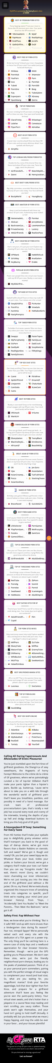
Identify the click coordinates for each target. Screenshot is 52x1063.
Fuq (12, 92)
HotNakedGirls (38, 311)
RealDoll (14, 740)
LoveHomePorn (38, 225)
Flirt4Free (36, 376)
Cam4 (13, 376)
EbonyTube (16, 646)
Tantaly (14, 744)
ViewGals (36, 307)
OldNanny (15, 653)
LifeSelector (16, 526)
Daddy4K (15, 347)
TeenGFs (16, 48)
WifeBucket (16, 657)
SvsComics (36, 686)
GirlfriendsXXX (17, 558)
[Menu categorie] (5, 5)
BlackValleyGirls (18, 442)
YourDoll (35, 744)
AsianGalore (37, 471)
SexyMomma (37, 347)
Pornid (35, 587)
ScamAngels (37, 591)
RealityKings (37, 37)
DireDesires (37, 442)
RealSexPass (37, 232)
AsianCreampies (18, 474)
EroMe (34, 262)
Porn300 (35, 85)
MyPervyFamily (17, 340)
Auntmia (15, 311)
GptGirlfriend (17, 380)
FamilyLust (36, 340)
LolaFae (14, 123)
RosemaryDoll (38, 740)
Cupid (13, 620)
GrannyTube (37, 649)
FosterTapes (37, 336)
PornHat (35, 82)
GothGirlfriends (18, 44)
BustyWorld (16, 196)
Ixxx (13, 82)
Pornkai (35, 218)
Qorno (34, 100)
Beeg (34, 89)
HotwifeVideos (17, 664)
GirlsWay (15, 258)
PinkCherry (37, 737)
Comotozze (36, 123)
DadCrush (36, 343)
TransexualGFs (38, 48)
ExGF (34, 44)
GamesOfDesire (18, 536)
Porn (34, 78)
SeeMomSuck (38, 660)
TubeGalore (37, 92)
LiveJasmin (16, 383)
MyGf (34, 34)
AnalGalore (37, 258)
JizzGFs (35, 41)
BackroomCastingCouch (18, 225)
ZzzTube (35, 642)
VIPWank (15, 254)
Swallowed (16, 591)
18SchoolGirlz (18, 34)
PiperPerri (15, 127)
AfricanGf (15, 445)
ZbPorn (35, 580)
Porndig (14, 584)
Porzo (13, 478)
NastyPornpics (17, 314)
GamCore (36, 533)
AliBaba (35, 730)
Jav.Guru (35, 467)
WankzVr (15, 416)
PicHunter (36, 303)
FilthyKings (36, 351)
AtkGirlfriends (17, 232)
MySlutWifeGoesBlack (38, 657)
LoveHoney (36, 733)
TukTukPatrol (38, 474)
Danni (13, 174)
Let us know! (26, 1056)
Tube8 (14, 85)
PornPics (15, 307)
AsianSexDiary (17, 482)
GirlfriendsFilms (18, 171)
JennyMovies (37, 222)
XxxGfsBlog (16, 708)
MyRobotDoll (16, 737)
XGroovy (35, 96)
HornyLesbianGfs (38, 174)
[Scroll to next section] (49, 538)
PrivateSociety (17, 229)
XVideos (14, 71)
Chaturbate (37, 383)
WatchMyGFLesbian (38, 171)
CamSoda (15, 387)
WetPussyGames (38, 529)
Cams (13, 391)
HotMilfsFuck (37, 254)
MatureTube (16, 649)
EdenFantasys (17, 733)
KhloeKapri (37, 120)
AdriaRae (36, 127)
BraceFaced (16, 504)
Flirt (33, 617)
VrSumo (35, 412)
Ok (12, 467)
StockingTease (38, 478)
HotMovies (15, 595)
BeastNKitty (37, 445)
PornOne (15, 89)
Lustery (35, 229)
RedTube (15, 580)
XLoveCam (36, 387)
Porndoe (15, 587)
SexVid (35, 584)
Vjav (13, 471)
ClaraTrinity (16, 120)
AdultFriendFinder (18, 617)
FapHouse (16, 37)
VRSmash (15, 412)
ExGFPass (16, 41)
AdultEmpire (37, 595)
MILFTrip (15, 660)
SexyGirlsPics (17, 303)
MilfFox (35, 646)
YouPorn (15, 78)
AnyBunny (15, 262)
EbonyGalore (16, 438)
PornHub (15, 74)
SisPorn (14, 343)
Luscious (15, 686)
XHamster (36, 74)
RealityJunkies (17, 351)
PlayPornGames (18, 529)
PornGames (37, 526)
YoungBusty (37, 196)
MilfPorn (15, 642)
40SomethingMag (38, 653)
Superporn (16, 96)
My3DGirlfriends (18, 284)
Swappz (14, 336)
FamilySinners (17, 354)
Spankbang (16, 100)
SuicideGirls (37, 504)
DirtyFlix (14, 149)
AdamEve (15, 730)
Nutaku (14, 533)
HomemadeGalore (18, 218)
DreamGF (36, 380)
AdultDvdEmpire (38, 558)
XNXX (34, 71)
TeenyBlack (37, 438)
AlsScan (14, 222)
